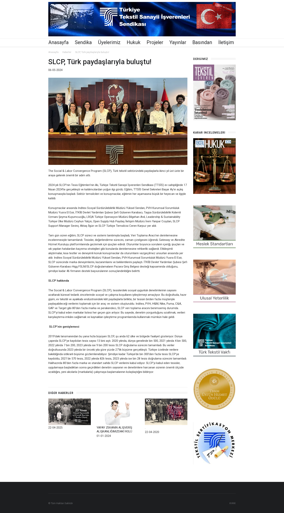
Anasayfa (58, 42)
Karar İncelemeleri (209, 132)
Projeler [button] (155, 42)
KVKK (233, 503)
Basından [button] (202, 42)
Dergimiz (200, 59)
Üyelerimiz (109, 42)
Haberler (66, 52)
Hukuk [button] (133, 42)
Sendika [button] (83, 42)
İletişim (226, 42)
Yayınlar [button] (177, 42)
